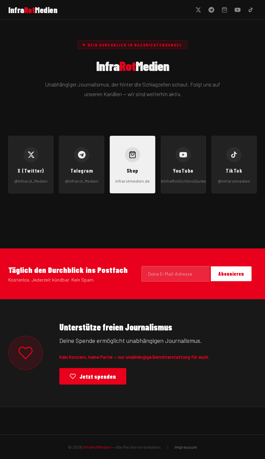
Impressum (186, 447)
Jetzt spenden (97, 376)
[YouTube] (237, 9)
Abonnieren (231, 274)
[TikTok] (250, 9)
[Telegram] (211, 9)
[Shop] (224, 9)
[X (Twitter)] (198, 9)
